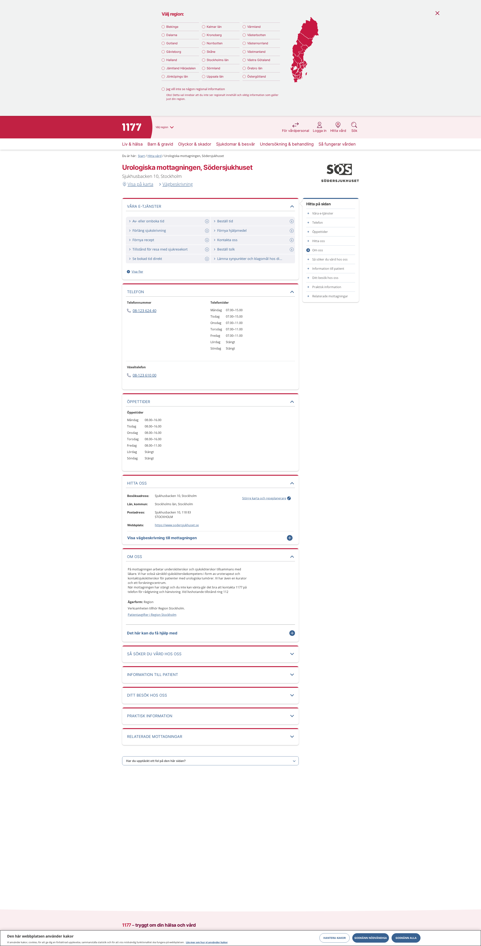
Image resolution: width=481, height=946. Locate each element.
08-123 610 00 (144, 375)
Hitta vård (154, 156)
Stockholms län (217, 60)
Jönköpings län (177, 76)
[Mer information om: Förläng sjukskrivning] (207, 230)
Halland (171, 60)
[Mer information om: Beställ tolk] (292, 249)
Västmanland (256, 52)
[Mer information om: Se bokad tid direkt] (207, 259)
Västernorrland (257, 43)
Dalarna (171, 35)
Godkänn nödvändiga (370, 937)
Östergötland (256, 76)
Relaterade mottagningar (330, 296)
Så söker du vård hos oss (330, 259)
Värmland (254, 27)
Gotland (172, 43)
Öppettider (320, 232)
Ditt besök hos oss (325, 278)
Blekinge (172, 27)
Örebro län (254, 68)
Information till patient (328, 269)
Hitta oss (318, 241)
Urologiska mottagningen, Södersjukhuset (194, 156)
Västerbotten (256, 35)
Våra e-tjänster (322, 213)
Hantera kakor (334, 937)
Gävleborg (173, 52)
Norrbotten (214, 43)
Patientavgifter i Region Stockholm (152, 615)
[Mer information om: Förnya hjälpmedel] (292, 230)
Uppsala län (215, 76)
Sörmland (213, 68)
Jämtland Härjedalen (181, 68)
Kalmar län (214, 27)
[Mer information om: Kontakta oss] (292, 240)
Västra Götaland (258, 60)
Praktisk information (326, 287)
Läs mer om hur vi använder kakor (207, 942)
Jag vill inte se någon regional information (195, 89)
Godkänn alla (406, 937)
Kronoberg (214, 35)
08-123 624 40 (144, 310)
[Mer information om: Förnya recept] (207, 240)
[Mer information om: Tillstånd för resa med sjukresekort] (207, 249)
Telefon (317, 222)
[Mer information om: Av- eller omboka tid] (207, 221)
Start (141, 156)
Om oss (317, 250)
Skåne (211, 52)
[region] (240, 938)
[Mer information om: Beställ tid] (292, 221)
